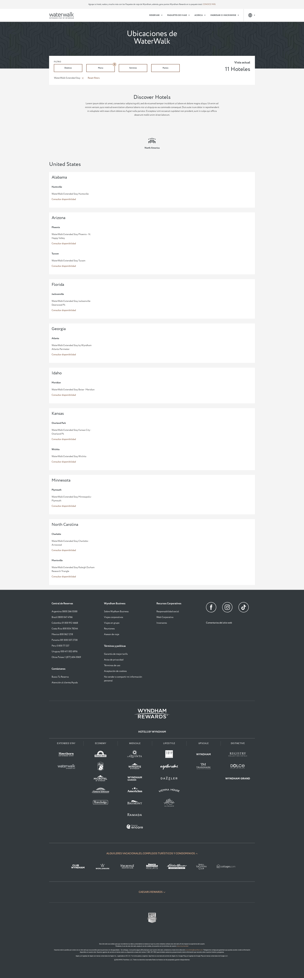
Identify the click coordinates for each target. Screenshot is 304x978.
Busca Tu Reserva (60, 677)
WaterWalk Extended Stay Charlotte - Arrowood (70, 543)
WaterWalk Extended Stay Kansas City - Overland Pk (71, 432)
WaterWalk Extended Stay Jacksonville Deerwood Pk (71, 303)
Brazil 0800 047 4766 (62, 617)
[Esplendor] (169, 767)
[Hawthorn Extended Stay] (66, 755)
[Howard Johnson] (100, 791)
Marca (106, 66)
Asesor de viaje (111, 634)
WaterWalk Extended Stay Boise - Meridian (73, 389)
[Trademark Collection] (203, 767)
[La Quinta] (134, 755)
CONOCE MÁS (209, 4)
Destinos (68, 68)
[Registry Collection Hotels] (237, 755)
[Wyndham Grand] (237, 779)
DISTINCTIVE (238, 743)
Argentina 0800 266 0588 (64, 611)
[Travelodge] (100, 803)
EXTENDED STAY (66, 743)
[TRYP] (169, 755)
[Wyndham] (203, 755)
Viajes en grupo (111, 623)
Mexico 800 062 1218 (62, 634)
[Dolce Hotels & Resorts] (237, 767)
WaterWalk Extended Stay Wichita (69, 456)
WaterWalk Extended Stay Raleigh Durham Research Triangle (73, 569)
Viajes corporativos (113, 617)
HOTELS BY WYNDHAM (152, 732)
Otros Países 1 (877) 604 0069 (66, 657)
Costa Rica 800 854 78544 (65, 628)
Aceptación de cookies (115, 671)
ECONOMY (100, 743)
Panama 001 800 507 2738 (65, 640)
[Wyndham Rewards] (152, 713)
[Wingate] (134, 767)
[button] (152, 853)
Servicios (133, 68)
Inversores (161, 623)
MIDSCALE (135, 743)
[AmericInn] (134, 791)
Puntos (165, 68)
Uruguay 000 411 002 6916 (64, 651)
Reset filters (94, 78)
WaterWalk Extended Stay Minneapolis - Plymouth (72, 498)
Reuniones (109, 628)
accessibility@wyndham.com (194, 950)
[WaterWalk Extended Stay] (66, 767)
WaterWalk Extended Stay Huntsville (70, 194)
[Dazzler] (169, 779)
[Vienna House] (169, 791)
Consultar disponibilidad (64, 199)
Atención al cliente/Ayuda (65, 682)
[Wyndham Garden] (134, 779)
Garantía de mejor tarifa (116, 654)
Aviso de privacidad (113, 659)
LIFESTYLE (169, 743)
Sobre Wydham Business (116, 611)
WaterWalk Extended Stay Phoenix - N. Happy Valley (71, 236)
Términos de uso (112, 665)
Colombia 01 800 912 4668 (65, 623)
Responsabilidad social (167, 611)
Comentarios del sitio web (219, 622)
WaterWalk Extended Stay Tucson (68, 260)
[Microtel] (100, 779)
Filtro (57, 62)
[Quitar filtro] (83, 78)
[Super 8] (100, 767)
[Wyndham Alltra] (169, 803)
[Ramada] (134, 815)
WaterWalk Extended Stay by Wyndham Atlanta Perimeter (72, 347)
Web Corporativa (164, 617)
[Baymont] (134, 803)
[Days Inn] (100, 755)
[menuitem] (155, 15)
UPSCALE (203, 743)
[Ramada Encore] (134, 827)
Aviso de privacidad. (183, 946)
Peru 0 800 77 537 (60, 645)
